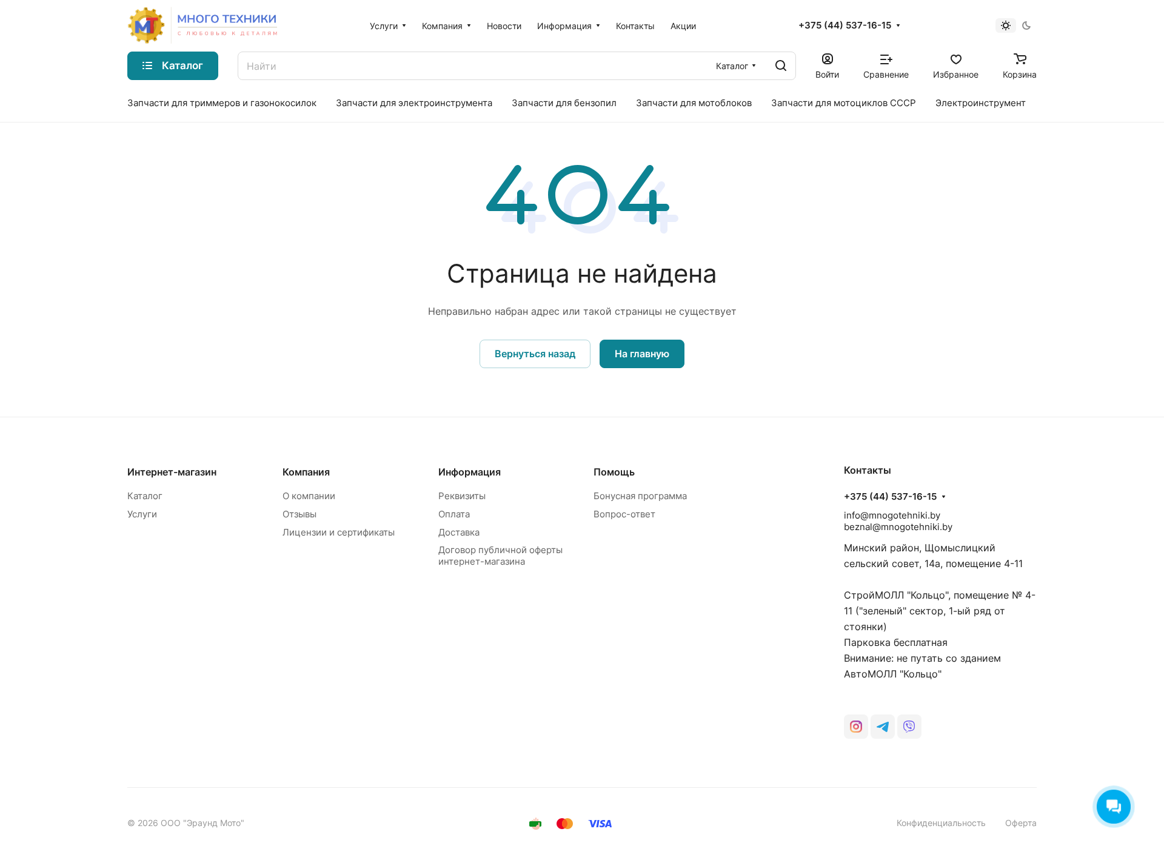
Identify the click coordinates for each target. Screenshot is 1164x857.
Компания (306, 472)
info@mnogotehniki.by (892, 515)
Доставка (459, 532)
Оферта (1021, 823)
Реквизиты (462, 496)
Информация (469, 472)
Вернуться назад (535, 354)
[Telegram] (883, 726)
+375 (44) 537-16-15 (844, 25)
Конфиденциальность (941, 823)
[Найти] (781, 66)
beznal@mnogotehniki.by (898, 527)
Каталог (144, 496)
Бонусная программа (640, 496)
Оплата (454, 514)
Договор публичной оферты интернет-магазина (500, 555)
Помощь (614, 472)
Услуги (142, 514)
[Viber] (909, 726)
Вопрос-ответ (624, 514)
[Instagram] (856, 726)
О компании (309, 496)
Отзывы (299, 514)
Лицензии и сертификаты (339, 532)
